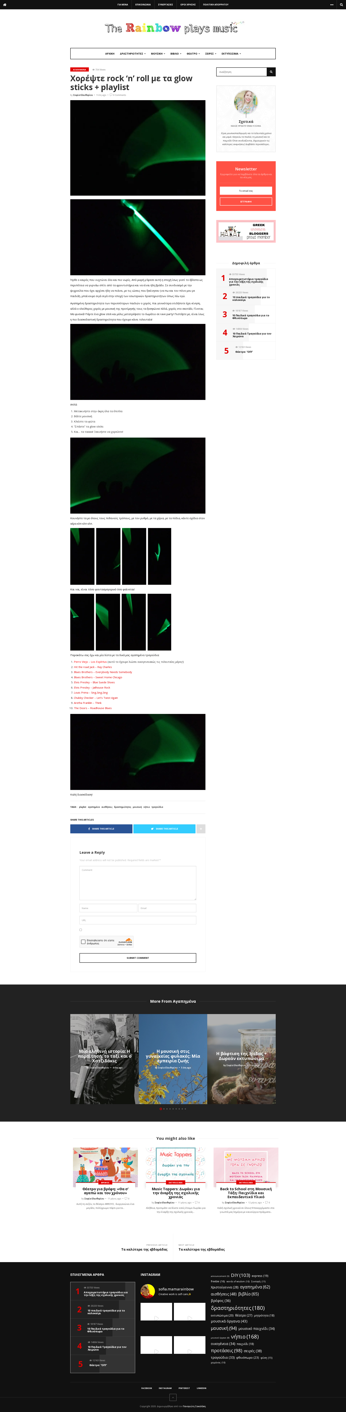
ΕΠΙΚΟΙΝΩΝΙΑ (143, 4)
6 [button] (176, 1109)
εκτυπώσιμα (222, 1315)
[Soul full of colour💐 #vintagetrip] (189, 1352)
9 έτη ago (101, 95)
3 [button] (167, 1109)
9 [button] (185, 1109)
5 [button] (173, 1109)
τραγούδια (157, 807)
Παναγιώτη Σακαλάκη (194, 1406)
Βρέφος (105, 1182)
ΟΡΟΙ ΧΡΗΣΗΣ (188, 4)
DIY (240, 1275)
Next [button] (274, 1059)
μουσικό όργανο (220, 1338)
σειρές (253, 1350)
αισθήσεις (106, 807)
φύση (266, 1357)
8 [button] (182, 1109)
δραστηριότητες (122, 807)
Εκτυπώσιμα (176, 1182)
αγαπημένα (94, 807)
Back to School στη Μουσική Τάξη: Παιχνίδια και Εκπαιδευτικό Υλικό (246, 1192)
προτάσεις (226, 1350)
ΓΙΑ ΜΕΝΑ (122, 4)
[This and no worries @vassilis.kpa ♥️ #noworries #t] (156, 1318)
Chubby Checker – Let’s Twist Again (96, 698)
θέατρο (243, 1315)
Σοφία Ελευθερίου (83, 95)
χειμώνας (218, 1362)
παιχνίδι (245, 1344)
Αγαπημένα (79, 69)
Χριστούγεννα (224, 1287)
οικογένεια (223, 1343)
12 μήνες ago (255, 1202)
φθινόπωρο (247, 1357)
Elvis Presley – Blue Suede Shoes (94, 682)
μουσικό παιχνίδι (256, 1328)
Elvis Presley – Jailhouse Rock (92, 687)
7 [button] (179, 1109)
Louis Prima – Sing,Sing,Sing (91, 692)
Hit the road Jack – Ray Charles (93, 667)
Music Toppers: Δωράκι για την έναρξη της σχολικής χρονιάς (176, 1192)
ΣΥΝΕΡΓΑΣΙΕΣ (165, 4)
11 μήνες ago (114, 1198)
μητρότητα (264, 1315)
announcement (220, 1276)
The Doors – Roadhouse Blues (93, 708)
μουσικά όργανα (229, 1321)
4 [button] (170, 1109)
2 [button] (164, 1109)
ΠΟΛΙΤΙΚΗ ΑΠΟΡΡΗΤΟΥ (216, 4)
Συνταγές (258, 1281)
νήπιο (146, 807)
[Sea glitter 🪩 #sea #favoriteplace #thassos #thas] (189, 1318)
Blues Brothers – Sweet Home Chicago (98, 677)
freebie (218, 1281)
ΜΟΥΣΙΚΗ (157, 53)
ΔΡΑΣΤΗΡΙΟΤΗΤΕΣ (131, 53)
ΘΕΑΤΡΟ (192, 53)
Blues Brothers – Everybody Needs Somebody (103, 672)
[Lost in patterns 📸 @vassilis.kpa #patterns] (156, 1352)
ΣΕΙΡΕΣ (209, 53)
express (260, 1276)
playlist (82, 807)
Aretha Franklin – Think (87, 703)
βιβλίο (248, 1294)
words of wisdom (238, 1281)
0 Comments (119, 95)
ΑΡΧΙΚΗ (109, 53)
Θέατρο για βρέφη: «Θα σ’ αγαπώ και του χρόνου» (105, 1190)
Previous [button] (72, 1059)
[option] (104, 1059)
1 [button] (161, 1109)
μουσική (137, 807)
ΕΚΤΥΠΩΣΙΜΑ (230, 53)
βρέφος (220, 1300)
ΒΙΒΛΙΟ (174, 53)
